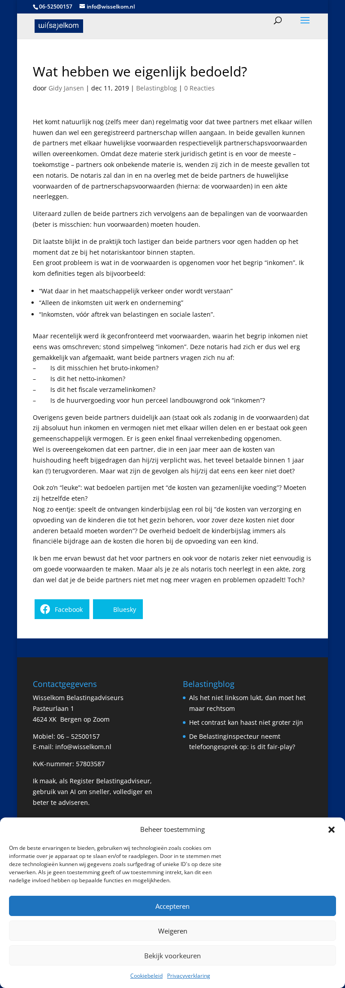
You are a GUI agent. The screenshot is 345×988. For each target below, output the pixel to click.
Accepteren (172, 906)
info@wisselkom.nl (83, 746)
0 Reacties (199, 88)
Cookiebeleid (146, 975)
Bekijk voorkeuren (172, 955)
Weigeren (172, 930)
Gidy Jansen (66, 88)
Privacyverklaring (188, 975)
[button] (331, 829)
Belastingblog (156, 88)
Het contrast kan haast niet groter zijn (246, 722)
